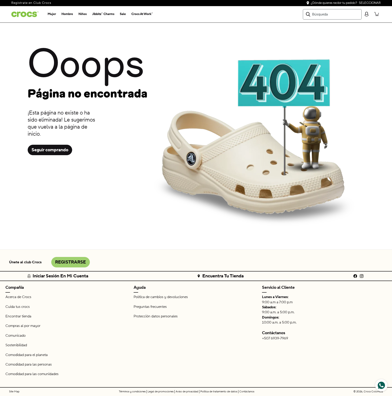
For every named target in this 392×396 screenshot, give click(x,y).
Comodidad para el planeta (26, 355)
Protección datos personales (156, 316)
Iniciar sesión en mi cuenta (60, 276)
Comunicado (15, 335)
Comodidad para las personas (28, 364)
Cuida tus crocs (17, 306)
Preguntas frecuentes (150, 306)
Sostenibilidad (16, 345)
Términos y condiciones (132, 391)
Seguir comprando (50, 150)
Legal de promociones (161, 391)
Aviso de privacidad (187, 391)
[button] (52, 14)
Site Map (14, 391)
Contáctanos (273, 333)
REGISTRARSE (70, 262)
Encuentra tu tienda (223, 276)
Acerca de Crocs (18, 297)
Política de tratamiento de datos (218, 391)
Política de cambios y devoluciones (161, 297)
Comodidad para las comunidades (32, 374)
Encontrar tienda (18, 316)
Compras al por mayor (22, 326)
